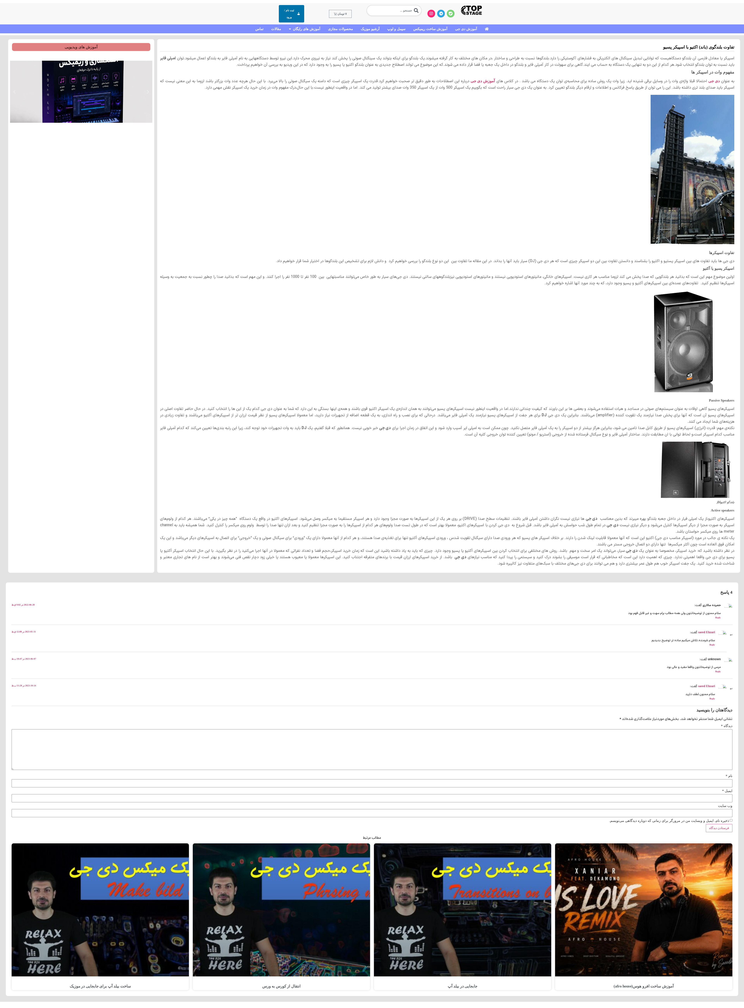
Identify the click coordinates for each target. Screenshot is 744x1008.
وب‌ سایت (725, 806)
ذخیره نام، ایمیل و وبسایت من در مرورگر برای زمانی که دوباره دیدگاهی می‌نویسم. (669, 820)
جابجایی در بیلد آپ (463, 986)
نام (729, 776)
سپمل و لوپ (396, 29)
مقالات (276, 29)
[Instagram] (431, 13)
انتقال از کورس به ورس (281, 986)
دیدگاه (726, 726)
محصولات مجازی (340, 29)
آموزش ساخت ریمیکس (430, 29)
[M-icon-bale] (451, 13)
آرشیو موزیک (370, 29)
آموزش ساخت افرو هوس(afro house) (644, 986)
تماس (259, 29)
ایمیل (727, 791)
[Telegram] (441, 13)
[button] (148, 91)
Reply (718, 617)
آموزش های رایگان (306, 29)
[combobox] (394, 10)
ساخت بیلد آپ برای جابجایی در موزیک (100, 986)
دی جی (714, 81)
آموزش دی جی (466, 29)
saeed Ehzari (706, 632)
